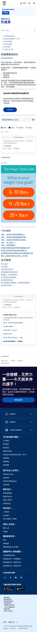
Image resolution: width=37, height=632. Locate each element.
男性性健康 (8, 44)
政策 (4, 148)
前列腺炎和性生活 (7, 280)
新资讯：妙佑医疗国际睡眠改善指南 (13, 322)
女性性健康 (8, 41)
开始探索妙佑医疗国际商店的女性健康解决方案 (17, 253)
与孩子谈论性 (8, 49)
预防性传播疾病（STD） (12, 39)
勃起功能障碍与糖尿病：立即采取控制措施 (15, 282)
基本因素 (20, 361)
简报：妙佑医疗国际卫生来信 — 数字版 (14, 256)
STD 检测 (4, 266)
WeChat (21, 127)
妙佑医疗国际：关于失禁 (10, 330)
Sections (5, 30)
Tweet (12, 127)
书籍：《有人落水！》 (8, 242)
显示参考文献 (5, 157)
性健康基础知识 (9, 36)
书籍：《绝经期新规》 (8, 245)
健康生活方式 (5, 19)
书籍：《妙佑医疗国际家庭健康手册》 (14, 237)
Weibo (30, 127)
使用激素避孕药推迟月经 (9, 272)
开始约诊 (10, 110)
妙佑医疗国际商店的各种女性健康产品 (14, 250)
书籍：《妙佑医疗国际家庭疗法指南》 (14, 240)
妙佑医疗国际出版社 (11, 317)
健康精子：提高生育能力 (9, 274)
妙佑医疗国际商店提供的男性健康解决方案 (15, 248)
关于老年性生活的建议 (8, 277)
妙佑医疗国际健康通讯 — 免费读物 (12, 341)
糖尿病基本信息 (7, 334)
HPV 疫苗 (4, 264)
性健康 (6, 22)
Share (4, 127)
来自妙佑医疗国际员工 (7, 58)
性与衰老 (7, 47)
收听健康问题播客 (8, 326)
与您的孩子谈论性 (7, 269)
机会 (9, 148)
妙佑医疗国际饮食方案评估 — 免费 (12, 337)
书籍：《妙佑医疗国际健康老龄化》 (13, 234)
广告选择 (15, 148)
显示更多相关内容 (6, 285)
